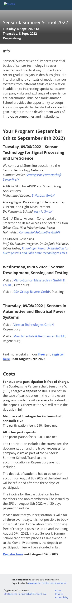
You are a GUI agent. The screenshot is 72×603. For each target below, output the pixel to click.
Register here (13, 554)
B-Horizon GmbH (43, 195)
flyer (41, 354)
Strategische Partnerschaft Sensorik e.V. (25, 593)
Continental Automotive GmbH (39, 232)
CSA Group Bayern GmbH (31, 292)
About (58, 590)
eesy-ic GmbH (43, 211)
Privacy (59, 593)
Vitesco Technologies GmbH (33, 325)
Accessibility (61, 597)
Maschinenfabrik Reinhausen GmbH (39, 336)
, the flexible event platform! (47, 583)
